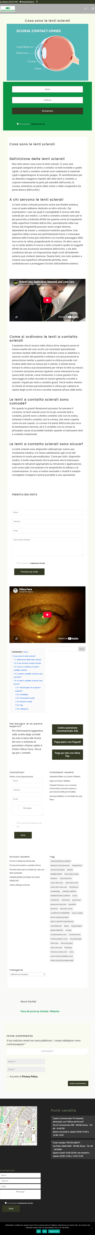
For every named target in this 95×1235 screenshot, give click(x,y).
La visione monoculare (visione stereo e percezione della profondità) (63, 788)
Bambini (70, 870)
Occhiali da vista (74, 934)
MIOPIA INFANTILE (57, 930)
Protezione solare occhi (59, 952)
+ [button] (34, 1136)
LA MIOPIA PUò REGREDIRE (60, 913)
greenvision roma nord (58, 904)
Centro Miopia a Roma (20, 885)
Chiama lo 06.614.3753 (10, 2)
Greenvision (66, 900)
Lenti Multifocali (56, 926)
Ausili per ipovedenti (58, 870)
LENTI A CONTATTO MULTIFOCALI (62, 921)
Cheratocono (73, 887)
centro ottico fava (57, 883)
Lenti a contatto (77, 913)
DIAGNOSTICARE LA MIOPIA (60, 896)
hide (25, 652)
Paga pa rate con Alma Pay (67, 754)
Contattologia (55, 891)
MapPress (24, 1144)
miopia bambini (76, 926)
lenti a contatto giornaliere (60, 917)
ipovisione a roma (66, 909)
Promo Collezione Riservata (22, 861)
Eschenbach (55, 900)
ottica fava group (67, 943)
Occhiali (68, 930)
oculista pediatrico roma (59, 939)
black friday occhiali (71, 874)
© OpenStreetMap (32, 1144)
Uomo (72, 952)
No (44, 1231)
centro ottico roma (71, 883)
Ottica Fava (54, 943)
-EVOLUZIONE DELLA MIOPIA (61, 861)
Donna (75, 896)
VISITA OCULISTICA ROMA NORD (62, 960)
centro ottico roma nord (59, 887)
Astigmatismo (77, 865)
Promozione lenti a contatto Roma (25, 865)
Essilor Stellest (73, 776)
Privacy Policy (30, 1076)
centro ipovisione (66, 878)
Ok (39, 1231)
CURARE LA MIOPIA (69, 891)
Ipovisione (54, 909)
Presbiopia (68, 947)
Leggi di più (54, 1231)
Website (54, 1011)
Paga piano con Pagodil (67, 741)
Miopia (66, 926)
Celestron (54, 878)
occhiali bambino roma (58, 934)
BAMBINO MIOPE (56, 874)
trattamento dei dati (37, 124)
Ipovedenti (72, 904)
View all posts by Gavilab (34, 1011)
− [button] (34, 1139)
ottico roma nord (56, 947)
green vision (76, 900)
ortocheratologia (75, 939)
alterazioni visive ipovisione (60, 865)
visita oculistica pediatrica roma (62, 956)
